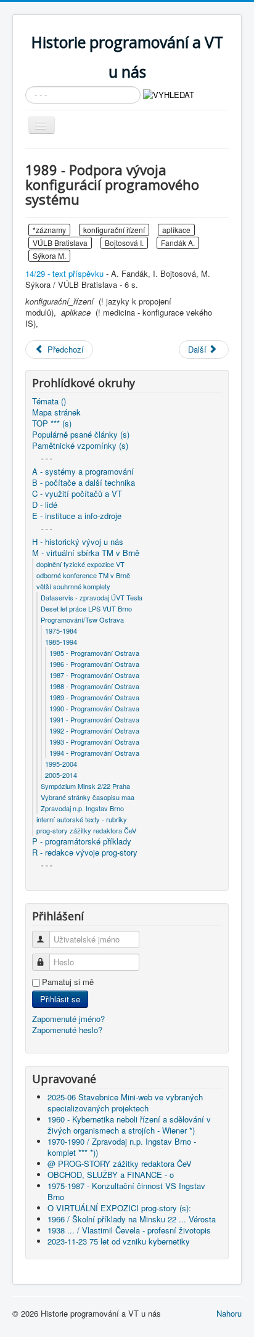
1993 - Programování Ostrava (94, 741)
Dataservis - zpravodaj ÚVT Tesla (91, 597)
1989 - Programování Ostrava (94, 697)
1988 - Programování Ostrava (94, 686)
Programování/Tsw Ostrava (82, 619)
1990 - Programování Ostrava (94, 708)
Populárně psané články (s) (80, 434)
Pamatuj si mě (68, 981)
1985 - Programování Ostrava (94, 653)
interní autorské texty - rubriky (81, 819)
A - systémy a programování (83, 471)
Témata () (49, 401)
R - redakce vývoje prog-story (84, 852)
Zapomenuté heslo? (67, 1030)
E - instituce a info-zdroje (76, 515)
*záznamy (49, 229)
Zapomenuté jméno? (68, 1018)
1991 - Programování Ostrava (94, 719)
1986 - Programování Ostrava (94, 664)
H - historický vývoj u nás (77, 541)
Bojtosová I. (124, 242)
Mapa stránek (56, 412)
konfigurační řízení (114, 229)
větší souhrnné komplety (73, 586)
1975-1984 (61, 631)
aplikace (176, 229)
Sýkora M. (49, 255)
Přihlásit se (60, 999)
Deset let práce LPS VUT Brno (86, 608)
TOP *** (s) (52, 423)
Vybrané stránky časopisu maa (87, 797)
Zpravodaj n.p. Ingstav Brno (82, 808)
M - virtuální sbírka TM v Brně (85, 552)
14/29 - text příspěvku (64, 273)
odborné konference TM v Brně (83, 575)
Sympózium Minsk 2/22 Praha (85, 786)
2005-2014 (61, 775)
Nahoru (229, 1313)
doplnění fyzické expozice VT (80, 564)
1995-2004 (61, 764)
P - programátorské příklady (81, 841)
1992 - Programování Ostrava (94, 730)
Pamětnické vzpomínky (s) (80, 445)
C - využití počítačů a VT (77, 493)
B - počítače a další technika (83, 482)
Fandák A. (178, 242)
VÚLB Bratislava (60, 242)
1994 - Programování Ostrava (94, 753)
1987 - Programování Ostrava (94, 675)
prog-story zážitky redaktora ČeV (86, 830)
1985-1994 (61, 642)
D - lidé (44, 504)
